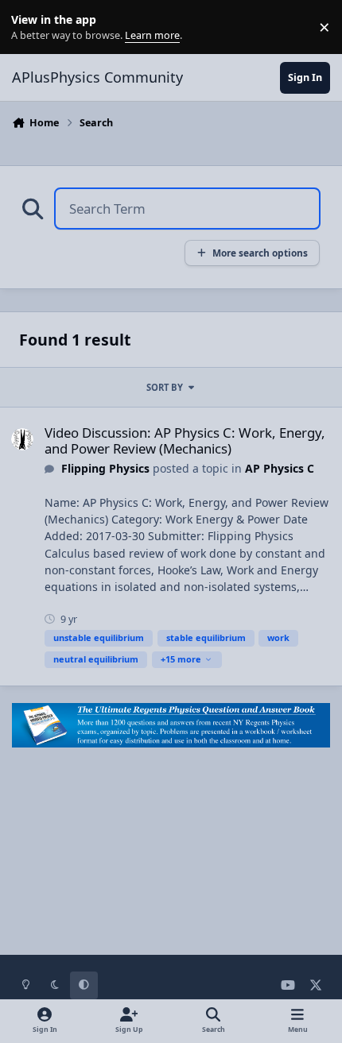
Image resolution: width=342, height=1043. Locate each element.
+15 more (181, 659)
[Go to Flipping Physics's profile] (22, 439)
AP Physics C (279, 468)
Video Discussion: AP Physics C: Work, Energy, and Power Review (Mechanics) (185, 440)
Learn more (30, 27)
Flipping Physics (105, 468)
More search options (260, 252)
